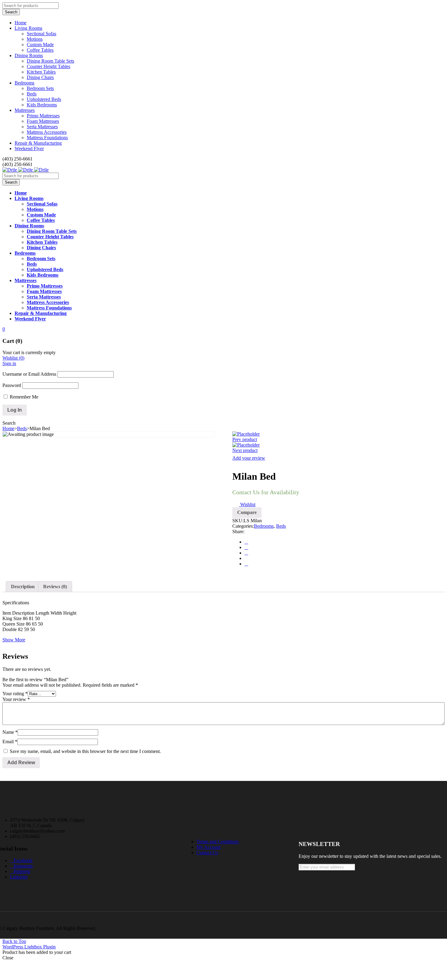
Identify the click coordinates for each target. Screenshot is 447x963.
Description (23, 586)
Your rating (15, 693)
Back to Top (14, 941)
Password (11, 385)
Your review (16, 699)
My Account (208, 847)
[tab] (23, 586)
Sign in (9, 363)
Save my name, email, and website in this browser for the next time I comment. (85, 751)
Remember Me (23, 396)
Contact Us (207, 852)
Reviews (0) (55, 586)
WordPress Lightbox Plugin (29, 946)
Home (8, 428)
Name (10, 732)
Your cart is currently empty (29, 352)
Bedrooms (264, 526)
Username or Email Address (29, 374)
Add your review (248, 458)
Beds (22, 428)
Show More (13, 639)
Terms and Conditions (217, 841)
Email (9, 741)
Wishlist (13, 358)
